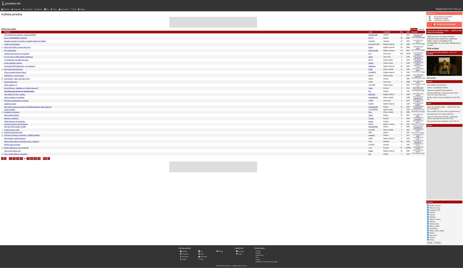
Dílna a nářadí (388, 69)
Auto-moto (387, 54)
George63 (418, 54)
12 (10, 158)
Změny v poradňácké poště (436, 88)
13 (14, 158)
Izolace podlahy (9, 110)
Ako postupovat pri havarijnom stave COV (442, 121)
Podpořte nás (431, 13)
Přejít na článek (433, 48)
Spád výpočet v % (10, 85)
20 (39, 158)
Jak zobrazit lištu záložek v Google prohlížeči (20, 35)
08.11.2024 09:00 (417, 37)
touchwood (417, 142)
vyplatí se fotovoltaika (12, 44)
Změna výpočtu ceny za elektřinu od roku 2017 (443, 97)
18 (32, 158)
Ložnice (432, 215)
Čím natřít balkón (10, 50)
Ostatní (386, 35)
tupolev (371, 63)
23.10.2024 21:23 (418, 93)
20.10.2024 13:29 (417, 111)
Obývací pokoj (435, 208)
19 (35, 158)
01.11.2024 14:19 (418, 68)
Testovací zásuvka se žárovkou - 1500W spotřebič (22, 135)
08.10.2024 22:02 (418, 150)
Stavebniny (433, 228)
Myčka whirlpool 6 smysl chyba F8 (16, 148)
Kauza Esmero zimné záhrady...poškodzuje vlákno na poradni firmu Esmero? (442, 117)
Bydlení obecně (388, 44)
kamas (370, 121)
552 (45, 158)
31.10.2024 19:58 (418, 75)
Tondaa (371, 118)
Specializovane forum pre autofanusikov (19, 91)
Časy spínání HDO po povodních (15, 154)
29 (444, 95)
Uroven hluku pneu (10, 82)
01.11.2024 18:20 (418, 65)
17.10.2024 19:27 (418, 117)
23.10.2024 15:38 (418, 100)
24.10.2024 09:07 (417, 90)
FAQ (257, 257)
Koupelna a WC (435, 210)
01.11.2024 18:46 (418, 62)
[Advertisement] (213, 22)
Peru (370, 112)
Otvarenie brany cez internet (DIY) (439, 114)
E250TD (417, 64)
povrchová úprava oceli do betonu (16, 124)
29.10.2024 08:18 (418, 81)
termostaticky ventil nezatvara (14, 138)
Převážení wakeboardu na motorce (16, 101)
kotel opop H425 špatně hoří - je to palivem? (19, 66)
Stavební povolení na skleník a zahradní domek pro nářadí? (25, 41)
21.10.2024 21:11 (417, 109)
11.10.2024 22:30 (418, 137)
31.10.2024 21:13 (417, 72)
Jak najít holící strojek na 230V (15, 127)
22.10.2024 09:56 (418, 106)
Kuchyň (386, 88)
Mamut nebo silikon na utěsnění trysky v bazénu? (21, 141)
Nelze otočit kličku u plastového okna (17, 47)
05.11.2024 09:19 (417, 50)
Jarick (370, 115)
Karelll (370, 47)
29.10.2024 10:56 (417, 78)
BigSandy (371, 94)
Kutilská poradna (11, 14)
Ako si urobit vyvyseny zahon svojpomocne (442, 111)
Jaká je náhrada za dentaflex (14, 97)
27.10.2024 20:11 (417, 84)
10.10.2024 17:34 (418, 144)
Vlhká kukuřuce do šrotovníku (14, 121)
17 (28, 158)
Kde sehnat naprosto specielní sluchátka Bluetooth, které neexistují (27, 107)
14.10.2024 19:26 (418, 129)
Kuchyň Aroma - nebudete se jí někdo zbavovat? (21, 88)
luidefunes (372, 66)
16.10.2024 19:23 (418, 121)
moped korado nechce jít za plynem (16, 54)
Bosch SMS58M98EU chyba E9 (15, 38)
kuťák (370, 69)
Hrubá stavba (388, 60)
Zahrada (386, 41)
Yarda (370, 57)
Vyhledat (421, 29)
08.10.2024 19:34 (417, 153)
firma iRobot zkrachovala (436, 85)
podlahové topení (10, 104)
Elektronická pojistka (11, 115)
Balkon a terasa (388, 50)
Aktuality (429, 81)
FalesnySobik (373, 50)
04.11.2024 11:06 (418, 56)
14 (18, 158)
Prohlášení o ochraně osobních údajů (266, 261)
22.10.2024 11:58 (418, 103)
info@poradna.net (237, 265)
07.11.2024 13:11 (418, 40)
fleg (369, 91)
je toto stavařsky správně (13, 63)
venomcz (371, 135)
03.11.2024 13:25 (418, 59)
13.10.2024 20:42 (418, 134)
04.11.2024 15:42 (418, 53)
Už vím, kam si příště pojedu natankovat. (18, 57)
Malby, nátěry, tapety (437, 231)
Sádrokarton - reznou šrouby (14, 76)
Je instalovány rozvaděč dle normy (16, 60)
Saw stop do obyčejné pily (13, 69)
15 (21, 158)
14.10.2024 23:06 (418, 126)
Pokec (432, 240)
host (423, 37)
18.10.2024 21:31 (418, 114)
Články (429, 103)
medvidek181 (373, 35)
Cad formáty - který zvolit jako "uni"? (17, 79)
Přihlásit (450, 9)
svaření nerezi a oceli (11, 130)
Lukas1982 (417, 60)
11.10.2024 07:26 (418, 140)
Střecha (432, 221)
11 (428, 99)
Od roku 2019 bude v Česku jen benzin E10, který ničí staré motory (442, 94)
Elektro (385, 38)
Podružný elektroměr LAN (13, 132)
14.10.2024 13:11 (416, 132)
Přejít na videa (431, 78)
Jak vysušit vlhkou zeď (12, 151)
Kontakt (258, 259)
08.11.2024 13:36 (418, 34)
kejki (423, 50)
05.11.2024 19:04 (418, 46)
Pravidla (258, 251)
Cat (369, 154)
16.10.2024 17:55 (417, 124)
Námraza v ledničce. (11, 118)
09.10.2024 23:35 (418, 147)
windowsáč (417, 57)
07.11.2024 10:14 (417, 43)
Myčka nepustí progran (12, 145)
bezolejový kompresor (12, 112)
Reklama (258, 253)
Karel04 (417, 104)
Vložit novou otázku (8, 29)
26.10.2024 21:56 (418, 87)
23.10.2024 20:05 (418, 97)
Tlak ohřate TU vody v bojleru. (14, 94)
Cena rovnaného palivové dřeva (15, 72)
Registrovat (458, 9)
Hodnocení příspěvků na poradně (438, 90)
